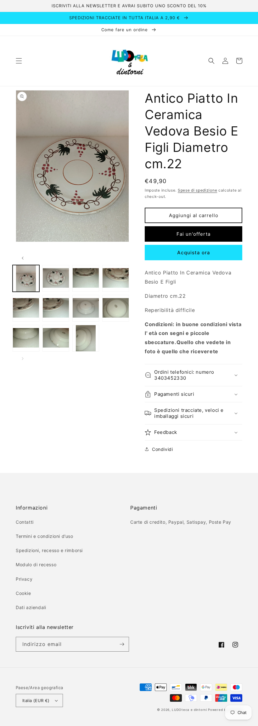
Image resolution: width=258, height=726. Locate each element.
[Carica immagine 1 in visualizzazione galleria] (26, 278)
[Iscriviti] (122, 644)
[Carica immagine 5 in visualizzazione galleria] (26, 308)
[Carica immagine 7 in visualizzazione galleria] (85, 308)
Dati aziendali (31, 607)
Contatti (25, 522)
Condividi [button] (162, 449)
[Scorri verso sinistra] (23, 258)
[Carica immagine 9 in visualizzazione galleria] (26, 338)
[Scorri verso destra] (23, 359)
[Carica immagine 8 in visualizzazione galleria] (115, 308)
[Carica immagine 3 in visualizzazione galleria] (85, 278)
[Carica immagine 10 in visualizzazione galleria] (55, 338)
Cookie (23, 593)
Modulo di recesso (36, 564)
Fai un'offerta (193, 234)
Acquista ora (193, 253)
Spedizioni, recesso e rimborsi (49, 550)
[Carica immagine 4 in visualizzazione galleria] (115, 278)
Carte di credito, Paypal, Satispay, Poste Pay (180, 522)
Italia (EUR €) (36, 700)
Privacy (24, 579)
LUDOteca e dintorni (189, 710)
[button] (19, 61)
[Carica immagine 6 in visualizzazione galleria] (55, 308)
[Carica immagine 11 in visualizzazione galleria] (85, 338)
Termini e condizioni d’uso (44, 536)
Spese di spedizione (197, 190)
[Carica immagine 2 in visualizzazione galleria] (55, 278)
